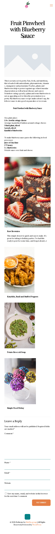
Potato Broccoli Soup (16, 352)
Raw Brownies (13, 231)
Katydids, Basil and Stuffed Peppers (22, 296)
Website (7, 483)
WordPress (36, 525)
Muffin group (31, 522)
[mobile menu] (51, 5)
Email (7, 473)
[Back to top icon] (27, 517)
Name (7, 462)
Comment (9, 433)
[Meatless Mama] (27, 5)
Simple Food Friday (15, 408)
